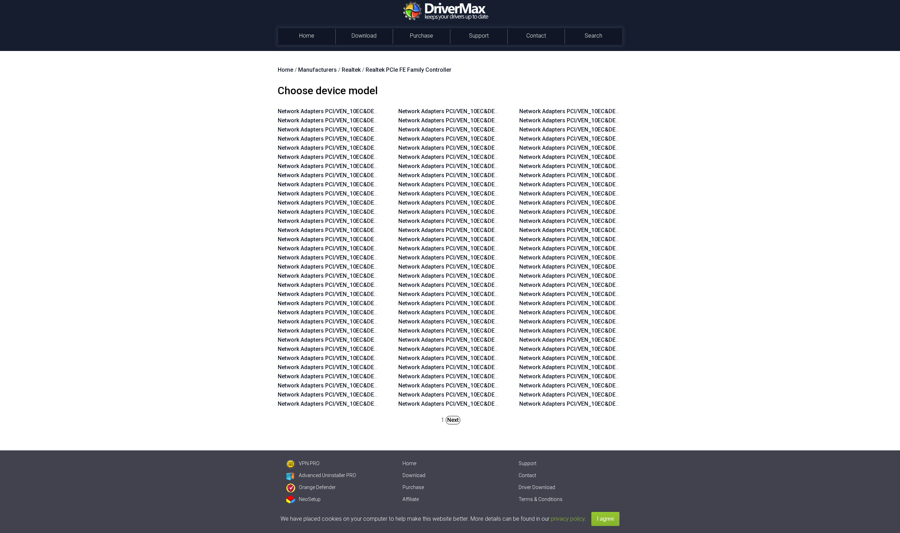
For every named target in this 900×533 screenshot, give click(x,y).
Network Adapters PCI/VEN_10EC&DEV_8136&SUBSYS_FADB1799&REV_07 (616, 193)
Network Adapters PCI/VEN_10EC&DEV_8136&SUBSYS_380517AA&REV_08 (495, 294)
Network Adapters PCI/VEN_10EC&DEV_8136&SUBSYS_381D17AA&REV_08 (495, 166)
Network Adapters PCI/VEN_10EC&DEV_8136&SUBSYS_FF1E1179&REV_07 (615, 211)
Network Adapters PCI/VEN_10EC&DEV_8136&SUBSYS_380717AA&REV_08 (495, 275)
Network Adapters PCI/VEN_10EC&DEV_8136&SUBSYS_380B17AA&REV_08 (495, 239)
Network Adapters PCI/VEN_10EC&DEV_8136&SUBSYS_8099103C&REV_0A (375, 349)
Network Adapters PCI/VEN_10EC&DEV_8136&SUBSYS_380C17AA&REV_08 (495, 230)
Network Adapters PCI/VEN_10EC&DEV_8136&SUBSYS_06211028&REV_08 (494, 376)
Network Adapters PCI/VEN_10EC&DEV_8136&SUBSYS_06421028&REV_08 (494, 330)
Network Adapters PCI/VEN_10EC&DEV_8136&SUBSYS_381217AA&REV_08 (495, 202)
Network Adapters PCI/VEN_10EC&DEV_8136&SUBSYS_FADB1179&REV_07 (616, 239)
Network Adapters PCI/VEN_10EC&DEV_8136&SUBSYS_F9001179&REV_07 (615, 294)
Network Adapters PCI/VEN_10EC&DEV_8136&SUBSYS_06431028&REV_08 (494, 321)
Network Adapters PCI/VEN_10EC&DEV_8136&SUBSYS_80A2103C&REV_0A (375, 312)
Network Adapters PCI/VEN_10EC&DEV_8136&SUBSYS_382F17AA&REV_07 (616, 358)
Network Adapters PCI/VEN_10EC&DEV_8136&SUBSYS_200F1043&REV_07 (615, 175)
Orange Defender (317, 487)
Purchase (421, 35)
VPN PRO (309, 463)
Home (306, 35)
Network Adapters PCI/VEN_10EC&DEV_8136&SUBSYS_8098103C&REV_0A (375, 358)
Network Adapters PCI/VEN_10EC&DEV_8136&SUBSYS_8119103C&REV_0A (375, 239)
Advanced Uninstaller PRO (327, 475)
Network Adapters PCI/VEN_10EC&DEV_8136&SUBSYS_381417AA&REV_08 (495, 193)
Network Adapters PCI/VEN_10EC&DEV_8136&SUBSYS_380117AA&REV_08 (495, 303)
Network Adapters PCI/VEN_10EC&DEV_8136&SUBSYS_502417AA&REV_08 (495, 129)
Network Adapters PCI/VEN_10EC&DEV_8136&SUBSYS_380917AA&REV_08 (495, 257)
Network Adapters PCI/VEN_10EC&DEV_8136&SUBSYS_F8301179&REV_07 (615, 312)
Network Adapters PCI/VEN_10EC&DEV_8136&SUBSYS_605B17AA (604, 166)
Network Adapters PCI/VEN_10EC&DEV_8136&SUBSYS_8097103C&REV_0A (375, 367)
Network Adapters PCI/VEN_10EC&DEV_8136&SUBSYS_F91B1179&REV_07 (616, 285)
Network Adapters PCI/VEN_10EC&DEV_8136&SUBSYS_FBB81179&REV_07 (616, 221)
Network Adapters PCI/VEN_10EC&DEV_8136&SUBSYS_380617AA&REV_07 (616, 385)
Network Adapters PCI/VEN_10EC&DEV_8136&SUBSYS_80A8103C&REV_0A (375, 257)
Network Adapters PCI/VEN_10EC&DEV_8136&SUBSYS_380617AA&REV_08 (495, 285)
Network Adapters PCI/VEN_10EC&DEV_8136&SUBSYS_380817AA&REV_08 (495, 266)
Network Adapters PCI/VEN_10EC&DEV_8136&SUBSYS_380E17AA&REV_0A (375, 193)
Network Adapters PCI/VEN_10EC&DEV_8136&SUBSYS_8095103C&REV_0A (375, 385)
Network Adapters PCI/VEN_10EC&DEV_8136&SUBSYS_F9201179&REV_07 (615, 275)
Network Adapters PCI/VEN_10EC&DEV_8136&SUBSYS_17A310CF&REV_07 (616, 184)
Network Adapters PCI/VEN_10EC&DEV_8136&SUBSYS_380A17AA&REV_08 (495, 248)
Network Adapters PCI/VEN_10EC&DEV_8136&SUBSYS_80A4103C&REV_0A (375, 294)
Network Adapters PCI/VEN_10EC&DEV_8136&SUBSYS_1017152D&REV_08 (616, 148)
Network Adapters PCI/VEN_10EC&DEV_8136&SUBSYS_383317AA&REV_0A (375, 129)
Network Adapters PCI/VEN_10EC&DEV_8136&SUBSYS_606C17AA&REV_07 (616, 349)
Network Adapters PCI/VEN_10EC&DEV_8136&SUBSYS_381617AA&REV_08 (495, 184)
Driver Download (537, 487)
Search (593, 35)
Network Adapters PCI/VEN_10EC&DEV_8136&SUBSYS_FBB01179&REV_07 (616, 230)
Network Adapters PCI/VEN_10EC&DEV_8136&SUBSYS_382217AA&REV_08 (495, 148)
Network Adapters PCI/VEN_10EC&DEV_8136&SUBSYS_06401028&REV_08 (494, 349)
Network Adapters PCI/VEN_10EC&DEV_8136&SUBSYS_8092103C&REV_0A (495, 111)
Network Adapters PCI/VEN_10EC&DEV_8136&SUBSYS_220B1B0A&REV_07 (616, 330)
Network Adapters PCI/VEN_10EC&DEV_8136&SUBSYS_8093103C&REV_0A (375, 403)
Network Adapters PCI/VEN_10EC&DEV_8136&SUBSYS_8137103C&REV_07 (616, 403)
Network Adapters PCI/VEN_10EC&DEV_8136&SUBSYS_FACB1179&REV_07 (616, 248)
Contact (536, 35)
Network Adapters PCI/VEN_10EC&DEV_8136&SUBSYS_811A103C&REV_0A (375, 230)
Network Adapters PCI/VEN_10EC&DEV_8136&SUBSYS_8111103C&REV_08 (495, 312)
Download (364, 35)
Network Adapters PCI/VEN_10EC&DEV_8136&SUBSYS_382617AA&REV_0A (375, 184)
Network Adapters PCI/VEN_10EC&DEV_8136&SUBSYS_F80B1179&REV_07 (616, 321)
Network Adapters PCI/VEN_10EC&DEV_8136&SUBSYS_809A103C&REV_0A (375, 339)
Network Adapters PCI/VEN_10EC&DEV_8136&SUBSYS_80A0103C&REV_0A (375, 330)
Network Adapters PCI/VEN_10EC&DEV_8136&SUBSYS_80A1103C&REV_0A (375, 321)
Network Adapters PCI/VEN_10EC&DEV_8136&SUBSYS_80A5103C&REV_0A (375, 285)
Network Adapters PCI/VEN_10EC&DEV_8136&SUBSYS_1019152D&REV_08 (616, 129)
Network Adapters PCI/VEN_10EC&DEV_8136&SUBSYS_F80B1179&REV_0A (374, 120)
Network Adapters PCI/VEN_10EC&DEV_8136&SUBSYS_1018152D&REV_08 (616, 138)
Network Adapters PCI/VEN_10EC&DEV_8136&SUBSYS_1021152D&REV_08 (616, 111)
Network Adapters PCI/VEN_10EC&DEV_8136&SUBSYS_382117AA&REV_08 (495, 157)
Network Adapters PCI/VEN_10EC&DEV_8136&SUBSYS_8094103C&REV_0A (375, 394)
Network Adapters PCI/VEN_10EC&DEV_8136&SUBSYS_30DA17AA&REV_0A (375, 221)
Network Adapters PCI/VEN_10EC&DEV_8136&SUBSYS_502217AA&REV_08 (495, 138)
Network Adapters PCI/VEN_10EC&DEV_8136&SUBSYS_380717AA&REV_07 (616, 376)
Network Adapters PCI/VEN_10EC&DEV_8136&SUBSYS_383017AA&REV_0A (375, 138)
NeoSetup (310, 499)
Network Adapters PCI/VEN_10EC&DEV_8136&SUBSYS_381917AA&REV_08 (495, 175)
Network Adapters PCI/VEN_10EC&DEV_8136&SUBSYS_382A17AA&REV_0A (375, 157)
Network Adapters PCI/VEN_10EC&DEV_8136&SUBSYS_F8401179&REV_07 (615, 303)
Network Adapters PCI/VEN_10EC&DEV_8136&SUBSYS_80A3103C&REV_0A (375, 303)
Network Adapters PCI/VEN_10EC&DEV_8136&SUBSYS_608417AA (604, 157)
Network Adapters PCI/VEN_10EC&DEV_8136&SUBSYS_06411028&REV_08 (494, 339)
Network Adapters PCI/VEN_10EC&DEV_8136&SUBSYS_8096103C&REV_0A (375, 376)
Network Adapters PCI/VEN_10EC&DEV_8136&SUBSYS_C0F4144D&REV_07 (616, 339)
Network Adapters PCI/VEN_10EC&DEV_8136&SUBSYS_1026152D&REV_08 (495, 403)
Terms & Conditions (540, 499)
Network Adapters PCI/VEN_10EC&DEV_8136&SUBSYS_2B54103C (363, 111)
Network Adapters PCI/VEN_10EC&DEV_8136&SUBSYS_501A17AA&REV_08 (495, 120)
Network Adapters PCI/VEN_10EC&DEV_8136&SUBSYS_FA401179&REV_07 (615, 257)
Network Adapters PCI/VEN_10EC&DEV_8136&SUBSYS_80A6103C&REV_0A (375, 275)
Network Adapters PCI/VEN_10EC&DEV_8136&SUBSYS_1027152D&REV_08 (495, 394)
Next (453, 420)
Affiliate (411, 499)
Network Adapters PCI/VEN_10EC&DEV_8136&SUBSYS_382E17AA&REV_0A (375, 148)
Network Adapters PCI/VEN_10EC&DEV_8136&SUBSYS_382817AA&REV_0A (375, 175)
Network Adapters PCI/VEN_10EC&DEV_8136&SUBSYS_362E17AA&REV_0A (375, 211)
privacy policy (568, 518)
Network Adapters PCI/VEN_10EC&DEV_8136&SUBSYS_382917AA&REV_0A (375, 166)
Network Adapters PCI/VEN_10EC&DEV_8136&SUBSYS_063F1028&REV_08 (494, 358)
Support (479, 35)
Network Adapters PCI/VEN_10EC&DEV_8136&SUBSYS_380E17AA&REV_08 (495, 221)
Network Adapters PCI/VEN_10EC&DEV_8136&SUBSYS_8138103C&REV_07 (616, 394)
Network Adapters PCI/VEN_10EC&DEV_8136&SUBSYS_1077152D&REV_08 (495, 385)
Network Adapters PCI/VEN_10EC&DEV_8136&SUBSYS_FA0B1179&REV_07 (616, 266)
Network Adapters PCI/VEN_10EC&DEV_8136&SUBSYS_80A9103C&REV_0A (375, 248)
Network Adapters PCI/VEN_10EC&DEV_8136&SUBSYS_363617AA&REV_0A (375, 202)
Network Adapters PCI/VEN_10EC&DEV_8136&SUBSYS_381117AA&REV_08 (495, 211)
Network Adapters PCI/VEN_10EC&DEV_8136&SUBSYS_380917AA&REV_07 (616, 367)
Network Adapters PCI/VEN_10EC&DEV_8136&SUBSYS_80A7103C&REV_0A (375, 266)
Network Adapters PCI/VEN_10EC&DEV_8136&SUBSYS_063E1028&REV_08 (494, 367)
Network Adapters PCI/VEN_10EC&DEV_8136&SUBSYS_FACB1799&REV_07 (616, 202)
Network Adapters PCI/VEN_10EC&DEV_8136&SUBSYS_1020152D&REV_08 (616, 120)
